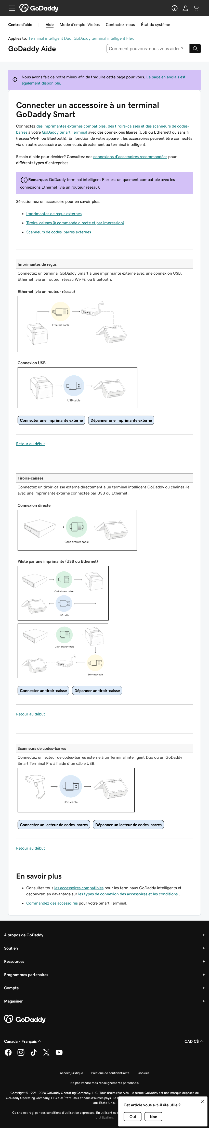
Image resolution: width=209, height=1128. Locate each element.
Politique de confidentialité (110, 1073)
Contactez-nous (120, 24)
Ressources (14, 961)
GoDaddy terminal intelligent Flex (104, 38)
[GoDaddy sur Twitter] (46, 1055)
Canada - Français (20, 1041)
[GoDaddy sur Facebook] (8, 1055)
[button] (202, 1101)
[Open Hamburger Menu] (10, 8)
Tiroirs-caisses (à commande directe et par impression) (75, 223)
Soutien (11, 948)
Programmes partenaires (26, 974)
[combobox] (148, 48)
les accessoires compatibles (78, 888)
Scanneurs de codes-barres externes (58, 232)
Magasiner (13, 1001)
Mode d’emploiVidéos (80, 24)
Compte (11, 988)
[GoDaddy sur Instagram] (21, 1055)
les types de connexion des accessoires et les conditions (128, 894)
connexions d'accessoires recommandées (130, 156)
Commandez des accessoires (52, 903)
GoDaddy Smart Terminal (64, 132)
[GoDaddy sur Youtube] (59, 1055)
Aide (50, 24)
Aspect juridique (71, 1073)
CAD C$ (192, 1041)
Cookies (143, 1073)
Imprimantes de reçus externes (54, 214)
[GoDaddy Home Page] (25, 1019)
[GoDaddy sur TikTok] (34, 1055)
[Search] (195, 48)
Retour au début (30, 444)
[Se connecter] (185, 8)
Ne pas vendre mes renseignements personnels (104, 1082)
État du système (155, 24)
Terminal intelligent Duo (49, 38)
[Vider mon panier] (196, 8)
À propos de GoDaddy (23, 935)
